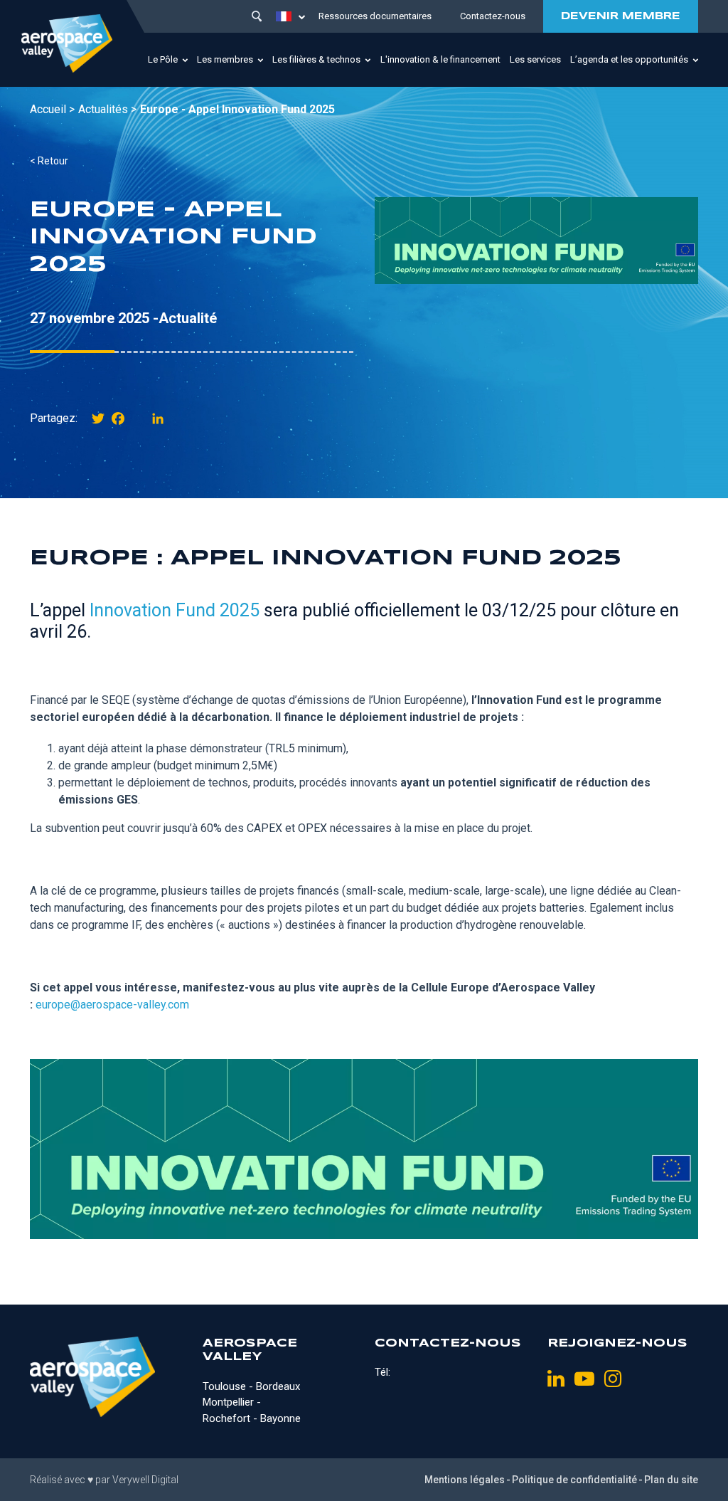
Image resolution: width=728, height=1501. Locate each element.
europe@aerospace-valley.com (112, 1004)
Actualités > (107, 109)
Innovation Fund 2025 (174, 610)
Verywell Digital (145, 1479)
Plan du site (671, 1479)
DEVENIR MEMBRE (620, 16)
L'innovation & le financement (440, 59)
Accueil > (52, 109)
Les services (535, 59)
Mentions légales (464, 1479)
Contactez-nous (492, 16)
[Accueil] (66, 43)
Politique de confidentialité (574, 1479)
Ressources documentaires (375, 16)
